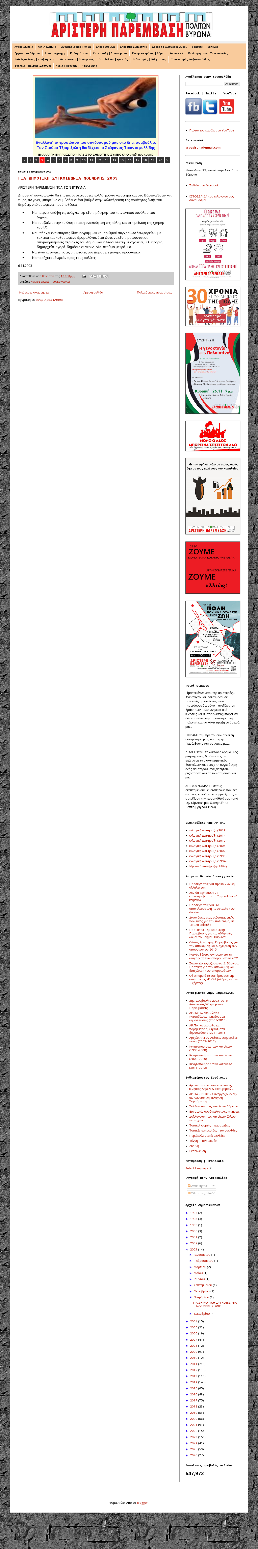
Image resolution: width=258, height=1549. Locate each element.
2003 (194, 1249)
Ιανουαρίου (202, 1254)
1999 (194, 1225)
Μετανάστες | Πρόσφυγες (77, 59)
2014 (194, 1382)
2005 (194, 1327)
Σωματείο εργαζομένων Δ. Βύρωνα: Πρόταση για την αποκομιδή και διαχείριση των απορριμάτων (214, 966)
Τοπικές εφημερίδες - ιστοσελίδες (213, 1130)
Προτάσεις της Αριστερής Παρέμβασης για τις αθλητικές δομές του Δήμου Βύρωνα (210, 933)
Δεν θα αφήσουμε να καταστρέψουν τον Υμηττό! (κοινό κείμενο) (213, 896)
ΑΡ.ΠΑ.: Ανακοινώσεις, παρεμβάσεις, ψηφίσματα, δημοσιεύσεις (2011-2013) (208, 1028)
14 (114, 160)
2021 (194, 1425)
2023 (194, 1437)
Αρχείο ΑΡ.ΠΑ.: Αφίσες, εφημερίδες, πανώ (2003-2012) (213, 1039)
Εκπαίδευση (197, 1151)
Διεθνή (194, 1146)
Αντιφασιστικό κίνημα (76, 47)
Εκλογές (213, 47)
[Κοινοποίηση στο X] (99, 276)
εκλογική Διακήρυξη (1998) (208, 856)
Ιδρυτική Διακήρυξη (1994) (208, 866)
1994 (194, 1213)
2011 (194, 1364)
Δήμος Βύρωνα (105, 47)
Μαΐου (199, 1273)
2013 (194, 1376)
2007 (194, 1339)
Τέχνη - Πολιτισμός (203, 1141)
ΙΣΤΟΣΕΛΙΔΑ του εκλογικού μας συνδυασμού (211, 198)
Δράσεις (197, 47)
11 (91, 160)
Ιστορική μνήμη (55, 53)
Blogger (142, 1502)
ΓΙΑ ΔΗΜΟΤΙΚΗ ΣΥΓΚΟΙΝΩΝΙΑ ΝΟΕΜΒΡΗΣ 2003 (68, 178)
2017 (194, 1400)
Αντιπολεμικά (47, 47)
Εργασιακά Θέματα (27, 53)
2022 (194, 1431)
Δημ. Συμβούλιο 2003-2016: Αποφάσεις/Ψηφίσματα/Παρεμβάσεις (208, 1004)
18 (145, 160)
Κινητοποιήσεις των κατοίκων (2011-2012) (210, 1066)
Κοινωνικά (176, 53)
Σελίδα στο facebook (203, 185)
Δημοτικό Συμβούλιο (133, 47)
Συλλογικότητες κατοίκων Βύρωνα (213, 1106)
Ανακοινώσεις (24, 47)
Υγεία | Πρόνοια (66, 65)
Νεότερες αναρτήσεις (34, 292)
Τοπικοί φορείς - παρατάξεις (209, 1125)
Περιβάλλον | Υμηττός (113, 59)
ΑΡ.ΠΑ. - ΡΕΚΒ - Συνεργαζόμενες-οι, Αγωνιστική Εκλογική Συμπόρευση (213, 1097)
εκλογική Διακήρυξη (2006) (208, 846)
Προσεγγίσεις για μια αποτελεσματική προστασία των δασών (212, 908)
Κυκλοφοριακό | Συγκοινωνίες (208, 53)
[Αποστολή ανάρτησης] (84, 276)
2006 (194, 1333)
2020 (194, 1419)
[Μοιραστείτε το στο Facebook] (103, 276)
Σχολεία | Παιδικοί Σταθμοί (33, 65)
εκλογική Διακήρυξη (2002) (208, 851)
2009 (194, 1352)
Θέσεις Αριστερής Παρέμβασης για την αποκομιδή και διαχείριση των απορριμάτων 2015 (213, 945)
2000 (194, 1231)
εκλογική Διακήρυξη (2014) (208, 835)
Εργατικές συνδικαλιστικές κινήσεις (214, 1111)
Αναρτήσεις (199, 1186)
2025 (194, 1449)
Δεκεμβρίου (202, 1313)
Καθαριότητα (79, 53)
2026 (194, 1455)
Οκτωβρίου (202, 1291)
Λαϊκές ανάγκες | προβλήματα (35, 59)
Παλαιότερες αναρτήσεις (154, 292)
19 (153, 160)
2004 (194, 1321)
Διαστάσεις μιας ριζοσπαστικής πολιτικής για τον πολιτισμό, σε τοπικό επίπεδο (211, 921)
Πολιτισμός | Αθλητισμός (149, 59)
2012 (194, 1370)
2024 (194, 1443)
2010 (194, 1358)
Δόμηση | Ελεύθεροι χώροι (169, 47)
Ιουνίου (200, 1279)
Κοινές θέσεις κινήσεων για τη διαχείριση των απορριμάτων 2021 (214, 956)
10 (84, 160)
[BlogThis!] (95, 276)
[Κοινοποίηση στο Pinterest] (107, 276)
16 (130, 160)
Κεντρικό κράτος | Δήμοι (148, 53)
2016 (194, 1394)
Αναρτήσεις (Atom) (49, 300)
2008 (194, 1345)
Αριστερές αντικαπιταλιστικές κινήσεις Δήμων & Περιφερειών (211, 1087)
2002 (194, 1243)
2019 (194, 1413)
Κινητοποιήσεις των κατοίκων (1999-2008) (210, 1048)
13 (107, 160)
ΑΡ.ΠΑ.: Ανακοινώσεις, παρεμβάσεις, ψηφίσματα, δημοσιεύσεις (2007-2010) (208, 1016)
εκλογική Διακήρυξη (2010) (208, 840)
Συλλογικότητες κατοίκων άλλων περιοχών (212, 1118)
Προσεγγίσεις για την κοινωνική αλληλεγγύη (212, 885)
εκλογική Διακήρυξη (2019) (208, 830)
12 (99, 160)
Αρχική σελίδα (93, 292)
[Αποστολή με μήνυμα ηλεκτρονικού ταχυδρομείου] (91, 276)
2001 (194, 1237)
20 (160, 160)
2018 (194, 1406)
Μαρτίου (200, 1267)
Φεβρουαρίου (204, 1261)
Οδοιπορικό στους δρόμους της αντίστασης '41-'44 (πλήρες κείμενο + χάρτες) (214, 979)
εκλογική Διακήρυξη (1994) (208, 861)
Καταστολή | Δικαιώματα (110, 53)
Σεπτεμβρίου (203, 1285)
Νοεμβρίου (202, 1297)
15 (122, 160)
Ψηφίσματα (89, 65)
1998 (194, 1219)
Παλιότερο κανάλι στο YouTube (211, 130)
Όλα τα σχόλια (201, 1193)
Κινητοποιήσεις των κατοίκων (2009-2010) (210, 1057)
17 (137, 160)
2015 (194, 1388)
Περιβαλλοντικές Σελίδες (207, 1136)
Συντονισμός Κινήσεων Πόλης (190, 59)
